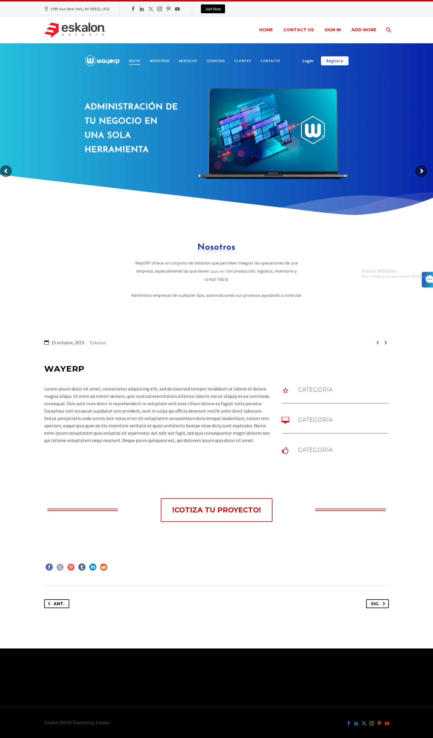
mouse (217, 279)
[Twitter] (150, 8)
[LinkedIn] (142, 8)
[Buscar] (388, 30)
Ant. (59, 603)
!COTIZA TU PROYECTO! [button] (216, 510)
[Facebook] (133, 8)
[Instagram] (159, 8)
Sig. (375, 603)
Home (266, 29)
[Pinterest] (168, 8)
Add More (363, 29)
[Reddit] (103, 567)
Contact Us (298, 29)
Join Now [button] (213, 8)
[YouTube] (177, 8)
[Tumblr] (81, 567)
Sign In (333, 29)
